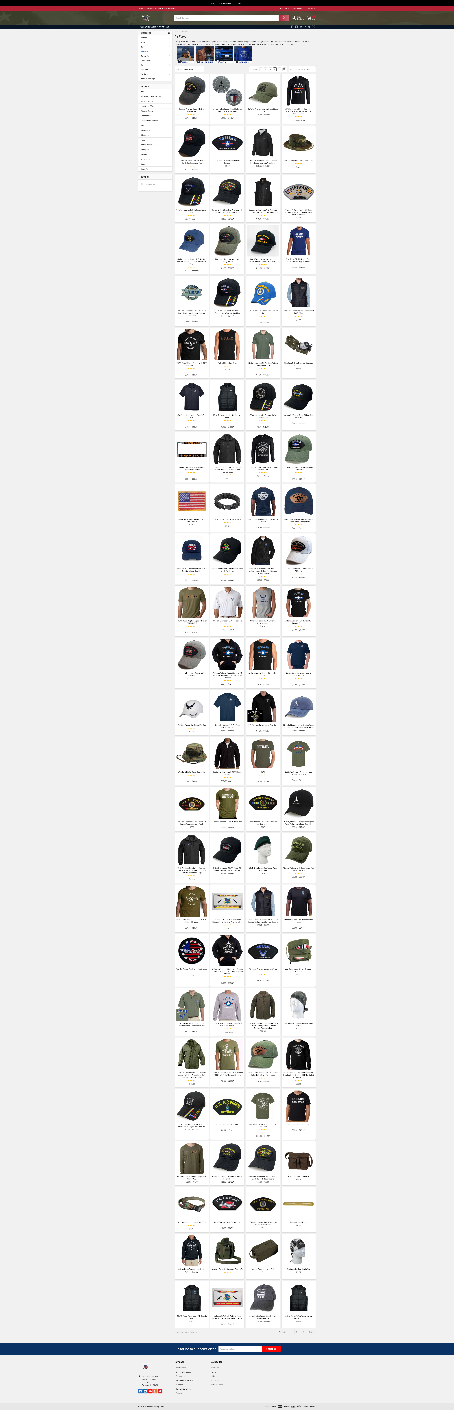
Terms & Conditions (184, 1389)
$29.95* (266, 1081)
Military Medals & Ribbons (150, 145)
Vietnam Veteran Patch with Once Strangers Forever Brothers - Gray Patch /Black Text (298, 212)
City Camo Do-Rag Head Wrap (298, 1269)
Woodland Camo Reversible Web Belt (191, 1222)
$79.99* (231, 427)
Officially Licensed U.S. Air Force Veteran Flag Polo (227, 726)
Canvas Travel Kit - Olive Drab (263, 1269)
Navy (143, 47)
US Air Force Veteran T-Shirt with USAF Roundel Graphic (191, 920)
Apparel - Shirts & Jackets (151, 96)
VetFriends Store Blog (184, 1380)
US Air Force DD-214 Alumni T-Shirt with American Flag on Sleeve (298, 260)
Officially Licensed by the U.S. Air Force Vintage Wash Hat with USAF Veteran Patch (192, 261)
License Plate (146, 115)
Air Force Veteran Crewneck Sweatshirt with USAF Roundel (227, 1024)
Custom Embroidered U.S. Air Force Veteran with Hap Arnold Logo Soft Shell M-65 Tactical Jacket (192, 1074)
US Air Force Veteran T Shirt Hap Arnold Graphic (263, 520)
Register (300, 19)
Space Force (145, 169)
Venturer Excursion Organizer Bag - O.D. (227, 1269)
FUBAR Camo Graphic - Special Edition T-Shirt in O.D (192, 622)
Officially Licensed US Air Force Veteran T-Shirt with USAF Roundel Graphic (227, 1073)
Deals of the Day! (148, 79)
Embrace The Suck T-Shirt (298, 1124)
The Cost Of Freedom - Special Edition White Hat (299, 569)
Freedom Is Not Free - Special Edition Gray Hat (192, 674)
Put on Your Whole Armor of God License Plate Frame (191, 468)
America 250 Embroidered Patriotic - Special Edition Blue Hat (191, 569)
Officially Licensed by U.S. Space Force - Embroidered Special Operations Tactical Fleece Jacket (263, 1025)
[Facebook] (292, 27)
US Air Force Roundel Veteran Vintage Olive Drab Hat (298, 468)
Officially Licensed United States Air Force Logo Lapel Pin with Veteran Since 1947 (192, 313)
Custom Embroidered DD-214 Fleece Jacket (227, 773)
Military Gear (145, 149)
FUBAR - (263, 772)
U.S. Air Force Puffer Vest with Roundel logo (192, 1317)
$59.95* (266, 375)
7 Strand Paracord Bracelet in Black (227, 519)
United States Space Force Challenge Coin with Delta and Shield (227, 110)
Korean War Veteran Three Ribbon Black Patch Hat (298, 416)
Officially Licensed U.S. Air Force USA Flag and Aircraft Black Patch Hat (227, 869)
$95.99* (266, 166)
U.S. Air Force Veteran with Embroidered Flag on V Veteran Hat (191, 1125)
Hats (142, 91)
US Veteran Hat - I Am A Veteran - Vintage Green (227, 260)
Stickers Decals (147, 111)
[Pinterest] (309, 27)
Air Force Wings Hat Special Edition (192, 725)
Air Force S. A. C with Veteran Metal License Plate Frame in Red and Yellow (227, 1317)
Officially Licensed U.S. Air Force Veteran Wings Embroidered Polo (192, 1024)
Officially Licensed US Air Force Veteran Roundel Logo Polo (263, 364)
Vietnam (144, 38)
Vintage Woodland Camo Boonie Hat (298, 160)
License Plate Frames (149, 120)
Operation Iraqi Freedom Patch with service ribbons (263, 822)
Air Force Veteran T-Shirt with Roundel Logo (299, 920)
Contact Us (180, 1376)
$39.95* (195, 479)
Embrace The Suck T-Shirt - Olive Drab (227, 821)
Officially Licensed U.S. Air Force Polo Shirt (227, 622)
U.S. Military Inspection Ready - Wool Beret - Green (263, 869)
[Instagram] (296, 27)
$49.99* (231, 983)
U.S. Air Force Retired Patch (227, 1124)
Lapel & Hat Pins (147, 106)
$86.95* (266, 219)
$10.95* (230, 1130)
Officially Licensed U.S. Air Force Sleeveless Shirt (263, 622)
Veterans (144, 69)
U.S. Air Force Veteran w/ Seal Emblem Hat (263, 312)
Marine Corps (146, 56)
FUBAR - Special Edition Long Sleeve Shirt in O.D (191, 1177)
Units (143, 164)
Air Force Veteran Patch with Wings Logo (263, 970)
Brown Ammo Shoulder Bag (298, 1176)
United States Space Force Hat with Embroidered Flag (263, 1317)
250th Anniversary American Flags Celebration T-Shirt (298, 773)
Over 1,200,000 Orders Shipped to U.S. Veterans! (298, 8)
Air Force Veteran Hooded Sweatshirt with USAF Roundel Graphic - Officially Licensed (227, 675)
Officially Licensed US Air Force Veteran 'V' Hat (191, 211)
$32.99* (195, 219)
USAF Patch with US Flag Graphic (227, 1222)
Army (143, 42)
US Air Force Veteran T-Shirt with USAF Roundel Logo (191, 364)
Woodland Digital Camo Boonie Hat (191, 772)
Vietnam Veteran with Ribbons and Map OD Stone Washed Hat (298, 869)
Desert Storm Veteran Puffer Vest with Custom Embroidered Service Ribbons (263, 920)
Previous (282, 1332)
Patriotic (144, 74)
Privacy (179, 1393)
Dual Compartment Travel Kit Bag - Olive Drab (298, 970)
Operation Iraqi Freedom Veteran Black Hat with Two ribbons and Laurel (227, 211)
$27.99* (267, 114)
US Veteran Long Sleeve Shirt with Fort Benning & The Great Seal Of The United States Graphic (298, 1074)
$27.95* (267, 322)
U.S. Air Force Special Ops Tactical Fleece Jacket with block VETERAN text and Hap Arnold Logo (192, 870)
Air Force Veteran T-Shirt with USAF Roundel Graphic (299, 622)
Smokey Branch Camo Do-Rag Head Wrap (299, 1024)
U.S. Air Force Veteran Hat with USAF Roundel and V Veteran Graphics (227, 312)
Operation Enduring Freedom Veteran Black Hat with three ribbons (263, 1177)
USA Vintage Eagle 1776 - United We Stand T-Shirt (263, 1125)
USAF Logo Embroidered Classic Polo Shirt (192, 416)
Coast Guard (146, 60)
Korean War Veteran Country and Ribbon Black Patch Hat (227, 569)
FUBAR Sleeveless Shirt (227, 363)
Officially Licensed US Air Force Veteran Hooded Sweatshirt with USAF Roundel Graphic (227, 971)
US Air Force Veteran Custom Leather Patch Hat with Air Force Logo (263, 1073)
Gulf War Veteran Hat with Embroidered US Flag (263, 110)
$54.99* (231, 684)
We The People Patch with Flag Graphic (191, 969)
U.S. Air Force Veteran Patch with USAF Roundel (227, 161)
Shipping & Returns (183, 1372)
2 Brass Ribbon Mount (298, 1222)
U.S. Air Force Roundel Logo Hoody (191, 1269)
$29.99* (195, 118)
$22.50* (195, 781)
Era (142, 65)
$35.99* (302, 630)
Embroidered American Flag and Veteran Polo (298, 674)
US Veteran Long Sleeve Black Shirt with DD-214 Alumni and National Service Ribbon (298, 111)
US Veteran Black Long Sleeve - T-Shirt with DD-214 (263, 468)
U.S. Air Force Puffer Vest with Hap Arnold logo (298, 1317)
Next (310, 1332)
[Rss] (305, 27)
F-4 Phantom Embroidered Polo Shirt (262, 725)
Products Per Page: (298, 69)
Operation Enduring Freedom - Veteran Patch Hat (227, 1177)
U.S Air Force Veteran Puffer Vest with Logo (227, 416)
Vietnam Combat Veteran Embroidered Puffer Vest (299, 312)
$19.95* (231, 118)
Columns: (254, 69)
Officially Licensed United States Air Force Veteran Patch (263, 1223)
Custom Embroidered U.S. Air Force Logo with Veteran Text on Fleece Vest (263, 211)
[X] (313, 27)
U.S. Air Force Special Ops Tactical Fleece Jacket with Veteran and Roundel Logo (227, 469)
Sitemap (179, 1384)
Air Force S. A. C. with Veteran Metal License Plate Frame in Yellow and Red (227, 920)
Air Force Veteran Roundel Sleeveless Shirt (263, 674)
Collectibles (145, 130)
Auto (142, 125)
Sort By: (179, 69)
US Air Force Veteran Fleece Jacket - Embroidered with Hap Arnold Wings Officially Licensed (263, 570)
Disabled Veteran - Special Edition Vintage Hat (192, 110)
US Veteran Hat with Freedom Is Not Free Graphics (263, 416)
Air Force (144, 51)
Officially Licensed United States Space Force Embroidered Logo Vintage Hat (298, 726)
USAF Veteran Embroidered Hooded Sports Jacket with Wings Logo (263, 161)
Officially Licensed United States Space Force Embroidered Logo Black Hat (298, 822)
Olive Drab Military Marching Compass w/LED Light (298, 364)
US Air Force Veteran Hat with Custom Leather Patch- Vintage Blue (298, 520)
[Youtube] (301, 27)
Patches (144, 154)
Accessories (146, 159)
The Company (181, 1367)
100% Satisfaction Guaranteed (154, 27)
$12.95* (195, 321)
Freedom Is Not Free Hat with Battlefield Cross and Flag (191, 161)
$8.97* (266, 980)
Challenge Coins (147, 101)
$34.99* (266, 527)
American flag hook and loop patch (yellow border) (191, 520)
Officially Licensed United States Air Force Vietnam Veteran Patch (192, 822)
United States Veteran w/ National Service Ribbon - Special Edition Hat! (262, 260)
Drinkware (145, 135)
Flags (143, 140)
